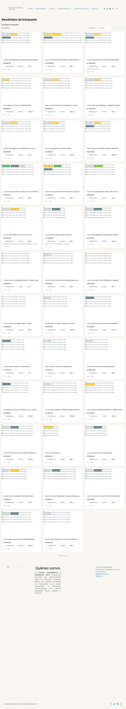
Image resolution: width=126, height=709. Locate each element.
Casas (52, 8)
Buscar (94, 8)
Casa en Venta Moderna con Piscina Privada (58, 148)
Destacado (13, 34)
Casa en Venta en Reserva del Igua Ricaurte (99, 453)
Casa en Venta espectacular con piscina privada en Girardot (20, 59)
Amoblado (5, 34)
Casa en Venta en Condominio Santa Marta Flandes (18, 496)
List (118, 28)
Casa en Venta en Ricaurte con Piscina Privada (100, 366)
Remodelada (6, 37)
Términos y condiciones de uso (108, 569)
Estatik (66, 555)
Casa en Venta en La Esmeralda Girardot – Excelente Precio (20, 280)
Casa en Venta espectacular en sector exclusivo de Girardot (62, 191)
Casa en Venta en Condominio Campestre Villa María (102, 148)
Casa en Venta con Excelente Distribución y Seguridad (102, 280)
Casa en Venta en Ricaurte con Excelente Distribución (102, 323)
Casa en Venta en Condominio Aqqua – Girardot (17, 323)
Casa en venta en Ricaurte (52, 453)
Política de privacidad (104, 567)
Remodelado (90, 37)
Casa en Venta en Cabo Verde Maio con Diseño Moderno (103, 496)
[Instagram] (104, 8)
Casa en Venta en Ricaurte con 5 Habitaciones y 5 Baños (61, 105)
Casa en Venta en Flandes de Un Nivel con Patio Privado (61, 539)
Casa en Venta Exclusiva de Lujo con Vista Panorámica (103, 59)
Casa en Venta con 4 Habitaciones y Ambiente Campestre (103, 105)
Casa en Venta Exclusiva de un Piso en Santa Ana (17, 234)
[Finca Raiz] (113, 8)
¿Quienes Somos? (81, 8)
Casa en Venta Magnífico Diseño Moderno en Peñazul (102, 234)
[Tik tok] (114, 704)
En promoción (56, 34)
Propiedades (40, 8)
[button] (46, 8)
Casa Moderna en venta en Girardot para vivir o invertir (19, 409)
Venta (8, 69)
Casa (4, 69)
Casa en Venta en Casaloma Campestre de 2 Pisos (59, 323)
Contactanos (101, 572)
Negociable (6, 166)
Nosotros (99, 576)
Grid (114, 28)
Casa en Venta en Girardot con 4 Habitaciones (58, 366)
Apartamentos (64, 8)
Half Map (122, 28)
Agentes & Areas (102, 574)
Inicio (31, 8)
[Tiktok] (107, 8)
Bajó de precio (98, 166)
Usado (22, 166)
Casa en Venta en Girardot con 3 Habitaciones (16, 366)
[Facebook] (110, 8)
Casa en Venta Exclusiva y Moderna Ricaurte (58, 234)
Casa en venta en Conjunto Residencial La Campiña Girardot (105, 409)
